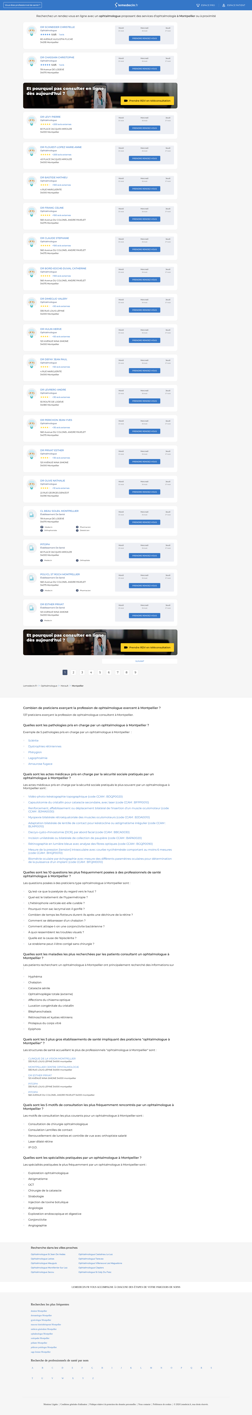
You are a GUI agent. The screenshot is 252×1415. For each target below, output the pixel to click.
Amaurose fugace (40, 763)
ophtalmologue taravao (91, 1258)
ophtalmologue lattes (42, 1258)
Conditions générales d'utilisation (73, 1404)
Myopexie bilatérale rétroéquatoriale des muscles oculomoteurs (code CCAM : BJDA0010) (89, 817)
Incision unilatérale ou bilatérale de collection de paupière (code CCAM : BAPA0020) (85, 838)
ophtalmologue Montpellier (42, 1334)
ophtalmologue (49, 685)
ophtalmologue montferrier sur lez (49, 1267)
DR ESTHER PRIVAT (52, 604)
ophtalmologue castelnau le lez (96, 1254)
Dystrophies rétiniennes (44, 746)
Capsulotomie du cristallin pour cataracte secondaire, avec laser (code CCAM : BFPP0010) (88, 802)
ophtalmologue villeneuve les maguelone (100, 1263)
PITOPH (45, 544)
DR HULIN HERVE (51, 329)
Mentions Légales (51, 1404)
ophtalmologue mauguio (44, 1263)
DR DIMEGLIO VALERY (53, 298)
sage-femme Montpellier (41, 1352)
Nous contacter (144, 1404)
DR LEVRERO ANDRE (53, 389)
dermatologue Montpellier (41, 1315)
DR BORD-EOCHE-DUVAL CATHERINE (63, 268)
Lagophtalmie (37, 758)
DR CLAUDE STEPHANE (54, 238)
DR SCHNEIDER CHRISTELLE (57, 27)
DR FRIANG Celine (52, 207)
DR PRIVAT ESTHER (52, 450)
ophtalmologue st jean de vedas (48, 1254)
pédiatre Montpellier (39, 1343)
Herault (64, 685)
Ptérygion (35, 752)
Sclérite (33, 740)
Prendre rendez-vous (144, 38)
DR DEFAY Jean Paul (53, 359)
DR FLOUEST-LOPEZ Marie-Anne (61, 147)
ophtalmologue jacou (42, 1272)
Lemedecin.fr (30, 685)
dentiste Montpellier (39, 1311)
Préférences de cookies (162, 1404)
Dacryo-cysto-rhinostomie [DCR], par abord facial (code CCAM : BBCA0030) (79, 832)
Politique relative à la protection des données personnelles (112, 1404)
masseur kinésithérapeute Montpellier (46, 1324)
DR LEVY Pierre (50, 116)
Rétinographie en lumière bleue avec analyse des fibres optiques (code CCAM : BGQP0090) (90, 843)
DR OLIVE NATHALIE (52, 480)
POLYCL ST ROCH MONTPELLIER (60, 574)
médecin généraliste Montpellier (44, 1329)
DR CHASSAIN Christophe (57, 57)
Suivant (139, 661)
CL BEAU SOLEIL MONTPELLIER (59, 510)
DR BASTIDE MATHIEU (54, 177)
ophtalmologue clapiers (91, 1267)
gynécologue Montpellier (41, 1320)
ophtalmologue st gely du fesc (95, 1272)
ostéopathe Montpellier (40, 1338)
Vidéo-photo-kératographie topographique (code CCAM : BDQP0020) (75, 796)
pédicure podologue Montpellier (44, 1347)
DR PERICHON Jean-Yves (56, 420)
